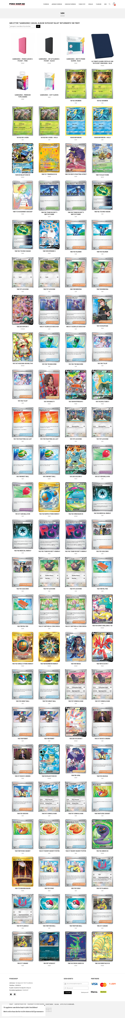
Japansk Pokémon (57, 4)
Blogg (57, 1004)
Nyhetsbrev (49, 1004)
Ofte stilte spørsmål (67, 1004)
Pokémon (46, 4)
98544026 (18, 985)
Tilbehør (98, 4)
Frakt (11, 1004)
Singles (90, 4)
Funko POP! (82, 4)
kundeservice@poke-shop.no (22, 988)
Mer (105, 4)
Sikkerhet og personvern (35, 1004)
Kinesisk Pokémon (70, 4)
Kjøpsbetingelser (20, 1004)
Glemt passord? (84, 992)
